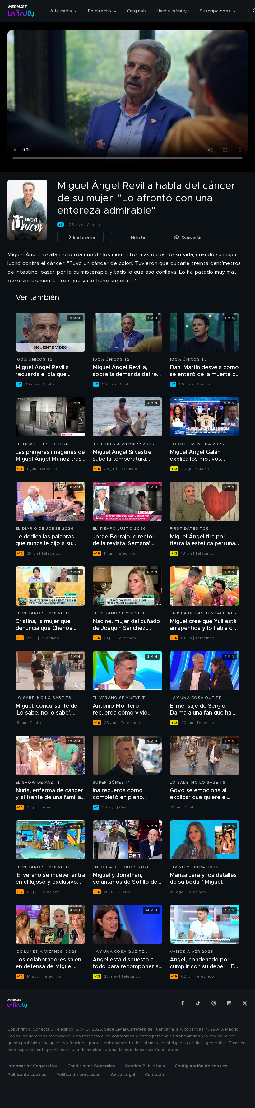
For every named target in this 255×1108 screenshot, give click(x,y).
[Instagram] (229, 1003)
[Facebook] (182, 1003)
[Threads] (213, 1003)
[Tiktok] (198, 1003)
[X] (245, 1003)
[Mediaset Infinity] (21, 11)
